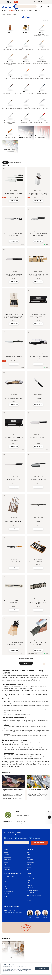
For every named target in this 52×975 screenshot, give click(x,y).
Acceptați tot (42, 968)
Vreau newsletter (39, 842)
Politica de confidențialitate (11, 893)
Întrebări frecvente (32, 900)
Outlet (5, 872)
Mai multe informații (23, 970)
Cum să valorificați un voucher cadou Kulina (36, 879)
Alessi (28, 854)
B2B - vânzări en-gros (32, 887)
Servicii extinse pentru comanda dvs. (13, 878)
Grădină (6, 862)
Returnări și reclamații (9, 876)
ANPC (5, 886)
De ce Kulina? (30, 892)
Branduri (6, 852)
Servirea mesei (7, 857)
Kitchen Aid (30, 859)
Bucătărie (6, 854)
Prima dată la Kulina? (32, 890)
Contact (6, 896)
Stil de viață (7, 867)
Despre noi (29, 885)
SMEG (28, 857)
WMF (28, 852)
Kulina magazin (30, 882)
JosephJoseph (30, 862)
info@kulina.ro (10, 911)
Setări (4, 971)
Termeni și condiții (8, 891)
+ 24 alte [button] (26, 663)
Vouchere (6, 888)
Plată (5, 881)
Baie (5, 864)
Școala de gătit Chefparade (34, 895)
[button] (26, 162)
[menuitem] (4, 11)
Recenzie (29, 876)
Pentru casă (7, 869)
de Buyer (29, 867)
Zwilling (29, 864)
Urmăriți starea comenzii (33, 897)
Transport (6, 883)
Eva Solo (29, 869)
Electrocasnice (7, 859)
